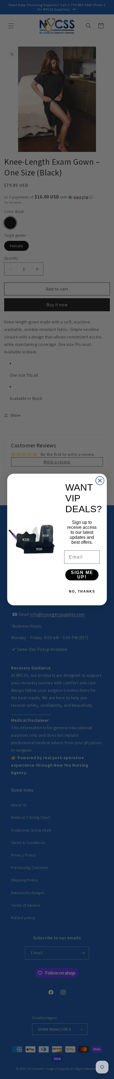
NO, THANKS (82, 591)
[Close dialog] (100, 480)
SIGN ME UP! (82, 574)
